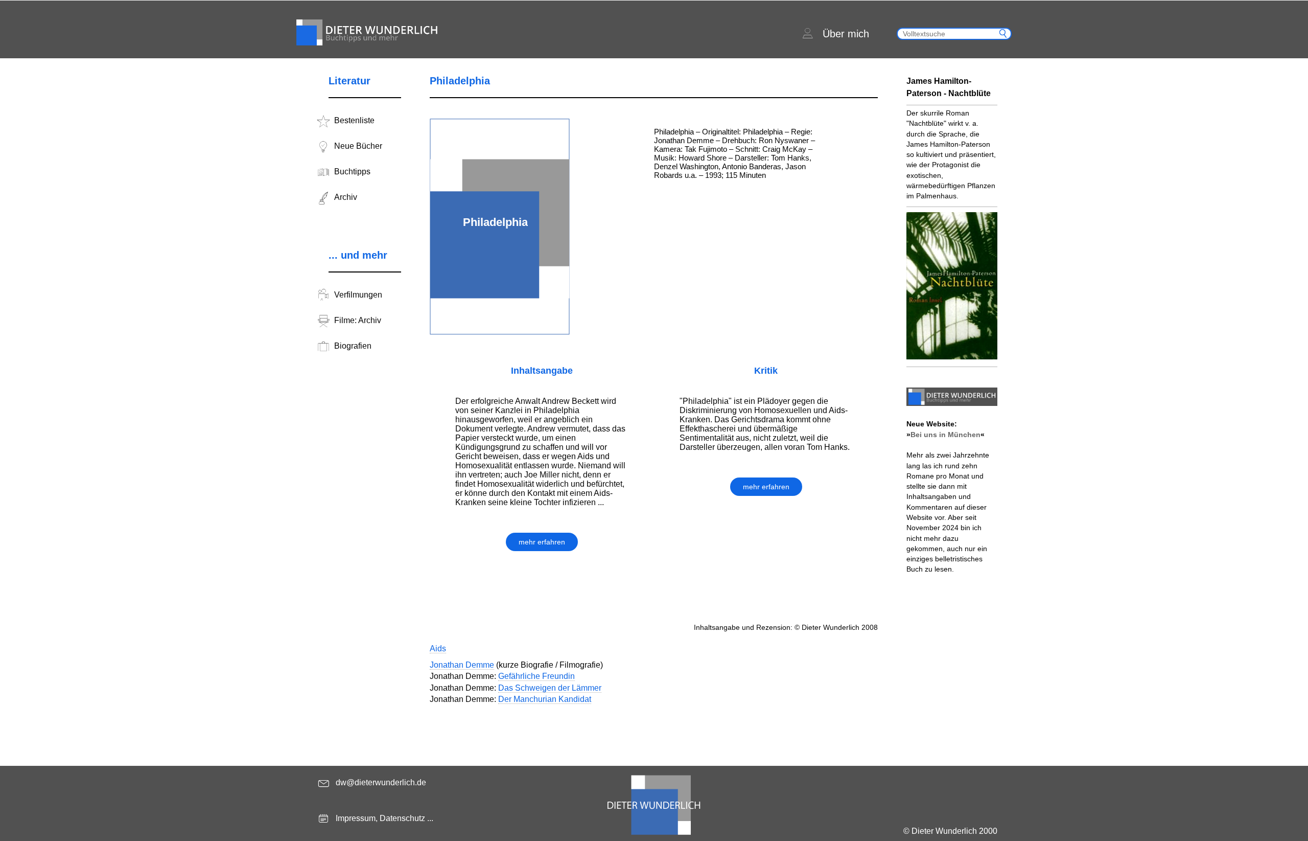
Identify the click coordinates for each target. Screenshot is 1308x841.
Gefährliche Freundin (536, 676)
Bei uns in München (945, 434)
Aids (438, 648)
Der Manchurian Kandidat (544, 699)
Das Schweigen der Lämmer (549, 688)
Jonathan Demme (462, 665)
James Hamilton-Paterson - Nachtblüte (948, 87)
